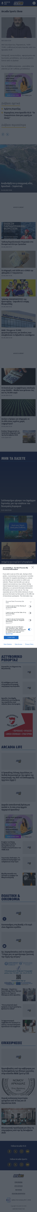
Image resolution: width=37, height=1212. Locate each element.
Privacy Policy (29, 644)
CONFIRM (11, 637)
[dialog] (18, 606)
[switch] (29, 606)
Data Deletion (8, 644)
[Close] (33, 568)
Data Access (18, 644)
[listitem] (18, 602)
